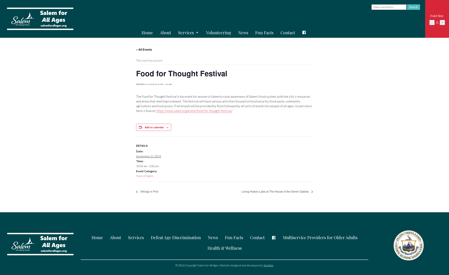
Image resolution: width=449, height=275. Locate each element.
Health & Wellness (224, 248)
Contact (287, 32)
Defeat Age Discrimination (176, 237)
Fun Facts (264, 32)
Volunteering (218, 32)
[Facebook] (304, 32)
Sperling (268, 265)
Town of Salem (144, 175)
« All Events (144, 49)
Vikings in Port (148, 191)
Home (147, 32)
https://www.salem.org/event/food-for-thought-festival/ (194, 111)
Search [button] (413, 7)
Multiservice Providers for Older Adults (320, 237)
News (243, 32)
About (165, 32)
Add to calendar (154, 127)
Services (186, 32)
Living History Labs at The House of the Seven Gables (276, 191)
